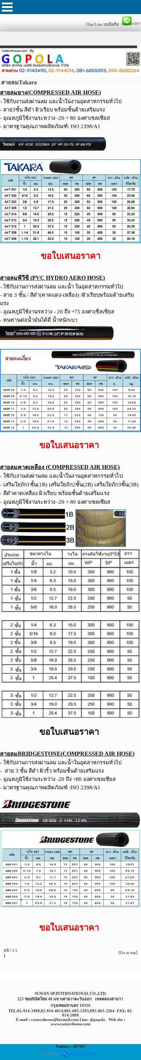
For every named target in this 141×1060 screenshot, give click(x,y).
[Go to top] (128, 952)
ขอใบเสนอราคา (69, 731)
